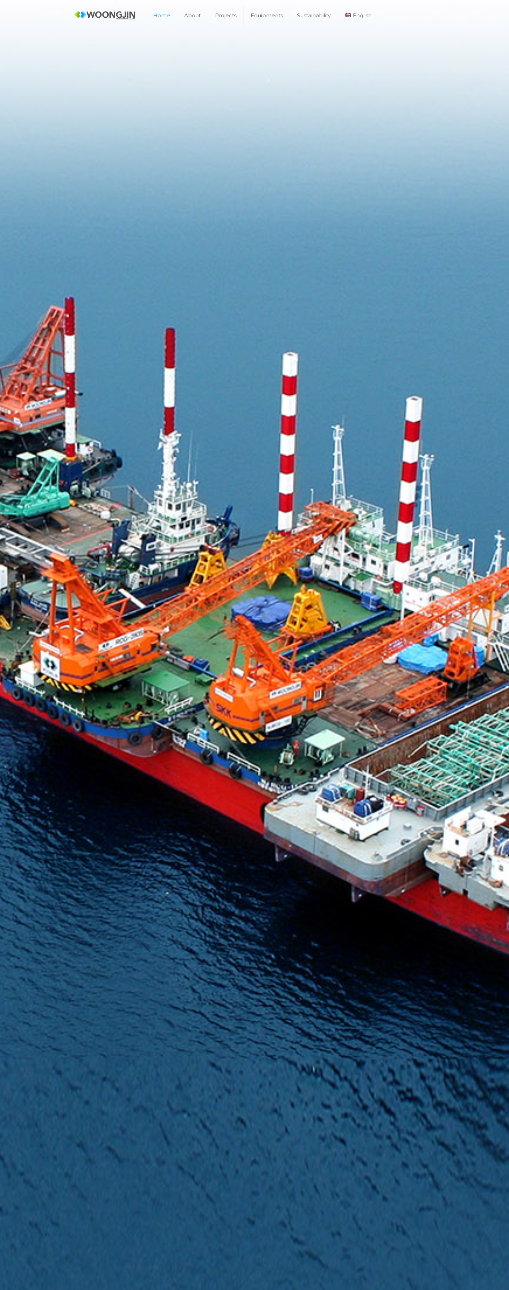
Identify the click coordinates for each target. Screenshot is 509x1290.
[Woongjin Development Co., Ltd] (105, 15)
